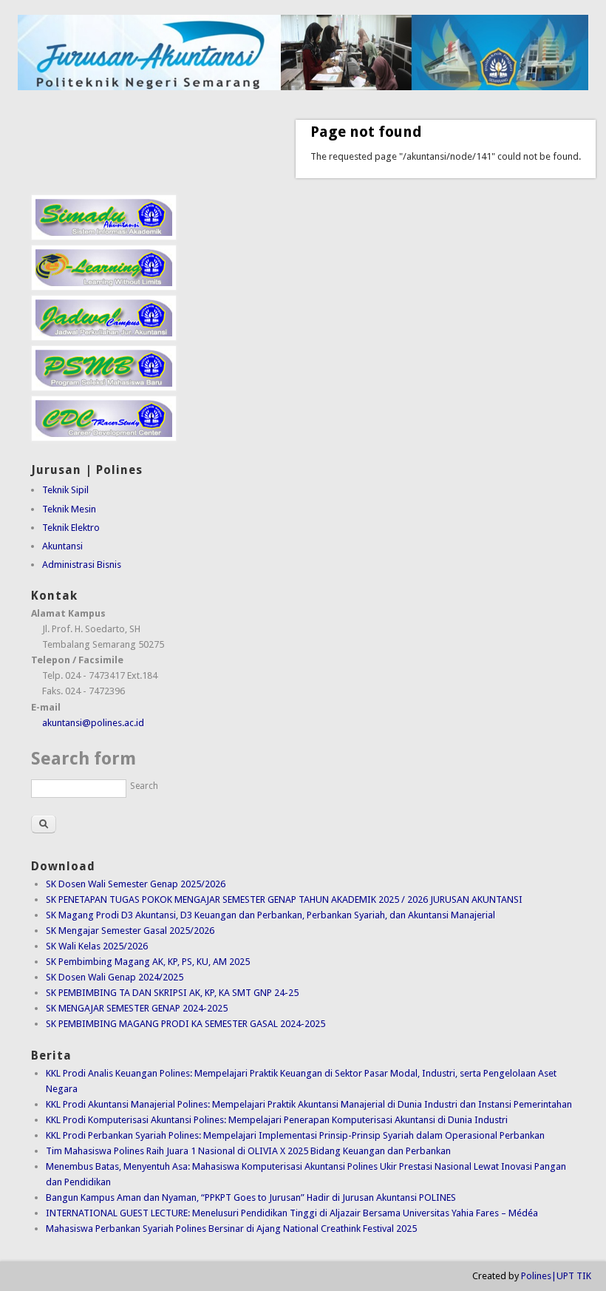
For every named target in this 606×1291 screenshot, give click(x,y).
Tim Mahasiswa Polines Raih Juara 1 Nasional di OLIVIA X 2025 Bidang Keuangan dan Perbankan (248, 1150)
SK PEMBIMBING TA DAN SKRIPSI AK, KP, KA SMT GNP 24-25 (172, 992)
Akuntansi (62, 546)
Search (144, 786)
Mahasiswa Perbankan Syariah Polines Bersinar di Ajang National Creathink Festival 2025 (231, 1228)
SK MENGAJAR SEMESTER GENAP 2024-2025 (137, 1008)
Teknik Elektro (71, 527)
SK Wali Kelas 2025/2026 (97, 946)
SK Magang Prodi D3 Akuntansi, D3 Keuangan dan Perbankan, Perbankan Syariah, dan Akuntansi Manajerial (270, 915)
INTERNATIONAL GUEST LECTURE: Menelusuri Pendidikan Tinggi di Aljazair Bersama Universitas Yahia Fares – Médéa (292, 1213)
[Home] (303, 86)
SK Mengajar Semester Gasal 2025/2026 (130, 930)
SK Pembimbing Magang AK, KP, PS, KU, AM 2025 (148, 961)
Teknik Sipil (65, 489)
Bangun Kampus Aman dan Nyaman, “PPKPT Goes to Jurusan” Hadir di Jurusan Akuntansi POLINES (251, 1197)
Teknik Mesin (69, 509)
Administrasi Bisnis (81, 564)
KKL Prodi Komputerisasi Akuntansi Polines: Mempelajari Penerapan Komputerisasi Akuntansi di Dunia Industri (277, 1119)
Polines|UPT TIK (556, 1275)
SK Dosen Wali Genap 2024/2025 (114, 977)
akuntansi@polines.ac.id (93, 722)
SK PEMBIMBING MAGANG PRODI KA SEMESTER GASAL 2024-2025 (185, 1023)
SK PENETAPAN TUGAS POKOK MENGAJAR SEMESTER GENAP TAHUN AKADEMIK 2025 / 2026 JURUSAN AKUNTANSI (284, 899)
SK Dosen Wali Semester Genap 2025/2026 (135, 884)
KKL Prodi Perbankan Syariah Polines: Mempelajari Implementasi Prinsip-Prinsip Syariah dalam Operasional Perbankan (295, 1135)
